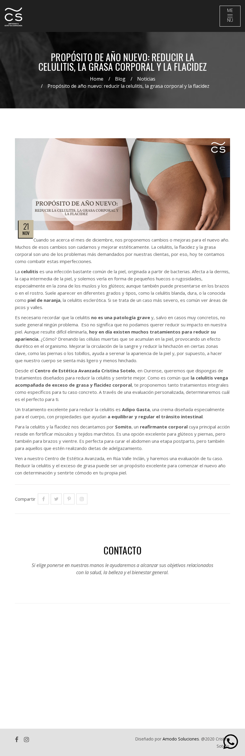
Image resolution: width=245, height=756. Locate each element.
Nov (26, 233)
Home (96, 79)
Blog (120, 79)
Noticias (146, 79)
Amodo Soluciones (181, 739)
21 (26, 226)
